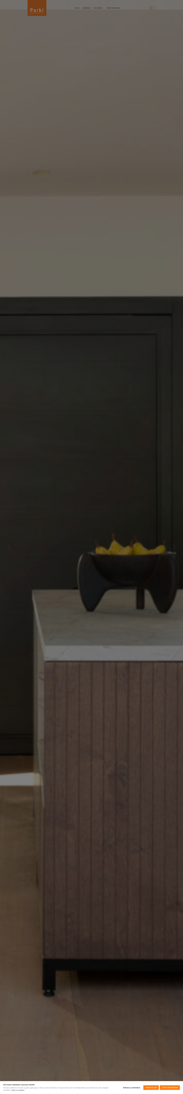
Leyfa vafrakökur (170, 1087)
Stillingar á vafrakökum (131, 1087)
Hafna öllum (151, 1087)
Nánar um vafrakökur (18, 1090)
